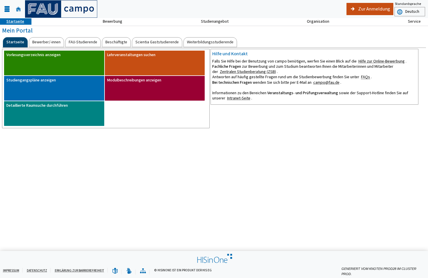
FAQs (365, 77)
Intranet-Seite (238, 98)
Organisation (314, 21)
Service (411, 21)
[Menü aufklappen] (7, 9)
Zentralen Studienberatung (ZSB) (248, 71)
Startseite (12, 21)
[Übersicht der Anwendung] (143, 271)
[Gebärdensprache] (129, 271)
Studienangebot (211, 21)
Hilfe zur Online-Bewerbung (381, 61)
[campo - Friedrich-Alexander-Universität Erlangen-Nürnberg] (61, 9)
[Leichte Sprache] (115, 271)
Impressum (11, 270)
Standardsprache (408, 3)
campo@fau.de (326, 82)
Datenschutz (37, 270)
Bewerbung (109, 21)
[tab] (15, 42)
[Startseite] (18, 9)
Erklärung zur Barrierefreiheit (79, 270)
